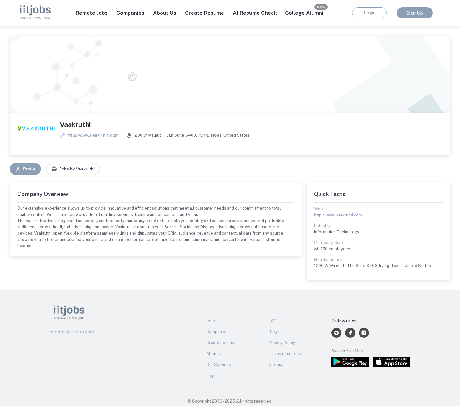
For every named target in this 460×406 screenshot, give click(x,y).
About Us (164, 13)
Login (211, 375)
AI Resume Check (255, 13)
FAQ (273, 320)
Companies (216, 331)
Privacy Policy (282, 342)
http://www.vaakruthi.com (93, 135)
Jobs (210, 320)
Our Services (218, 364)
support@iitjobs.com (72, 331)
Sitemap (277, 364)
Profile (29, 168)
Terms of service (285, 353)
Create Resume (204, 13)
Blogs (274, 331)
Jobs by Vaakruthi (77, 168)
